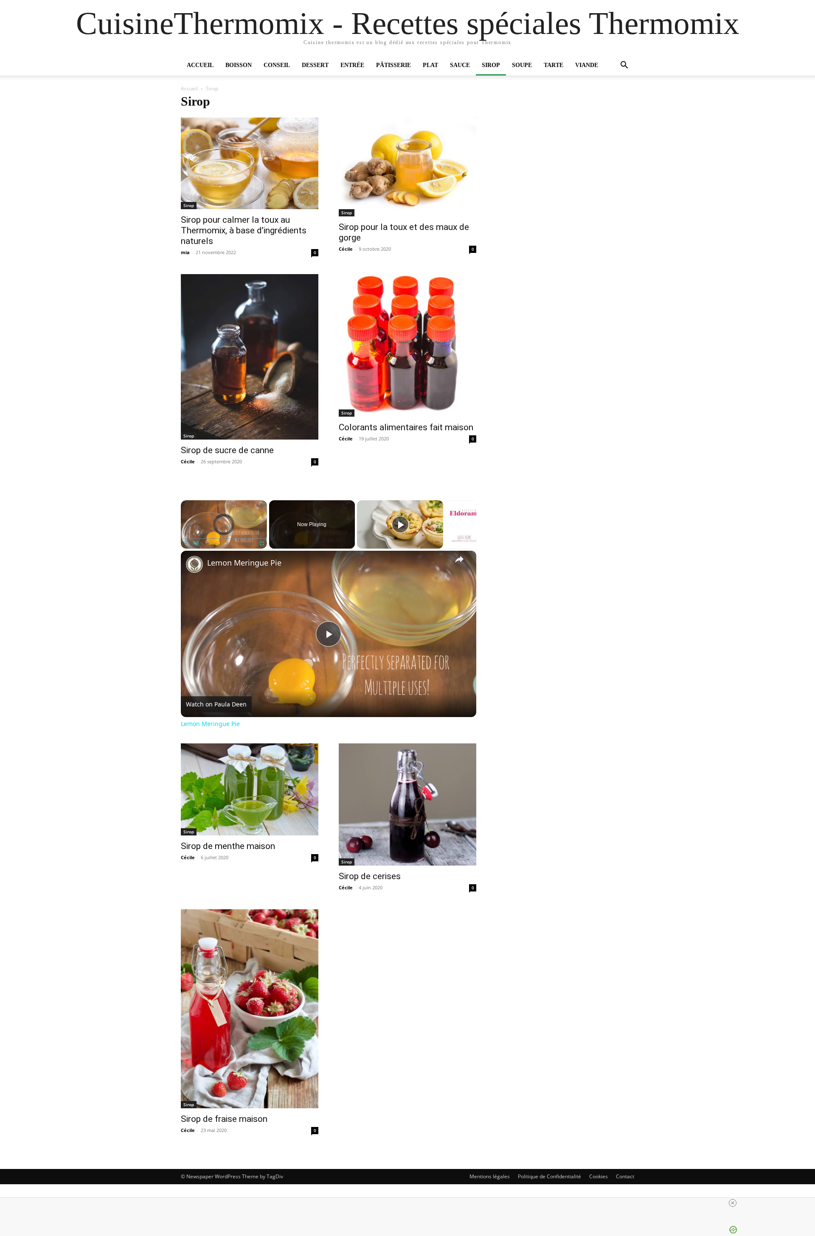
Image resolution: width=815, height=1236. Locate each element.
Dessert (315, 65)
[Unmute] (196, 543)
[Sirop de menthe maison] (249, 789)
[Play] (186, 543)
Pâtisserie (393, 65)
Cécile (346, 249)
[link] (194, 564)
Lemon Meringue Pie (244, 562)
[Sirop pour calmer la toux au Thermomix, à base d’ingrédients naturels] (249, 163)
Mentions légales (489, 1176)
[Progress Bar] (224, 538)
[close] (732, 1203)
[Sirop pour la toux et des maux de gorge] (407, 167)
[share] (459, 559)
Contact (625, 1176)
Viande (586, 65)
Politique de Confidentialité (549, 1176)
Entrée (352, 65)
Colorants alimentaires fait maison (406, 427)
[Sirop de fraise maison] (249, 1008)
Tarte (553, 65)
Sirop (491, 65)
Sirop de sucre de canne (227, 450)
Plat (430, 65)
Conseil (277, 65)
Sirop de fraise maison (224, 1119)
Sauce (460, 65)
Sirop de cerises (370, 876)
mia (185, 252)
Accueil (200, 65)
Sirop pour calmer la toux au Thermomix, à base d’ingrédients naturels (243, 230)
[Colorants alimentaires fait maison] (407, 345)
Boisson (238, 65)
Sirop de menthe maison (228, 846)
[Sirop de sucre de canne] (249, 357)
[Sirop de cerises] (407, 804)
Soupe (522, 65)
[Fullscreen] (262, 543)
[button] (624, 66)
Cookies (598, 1176)
